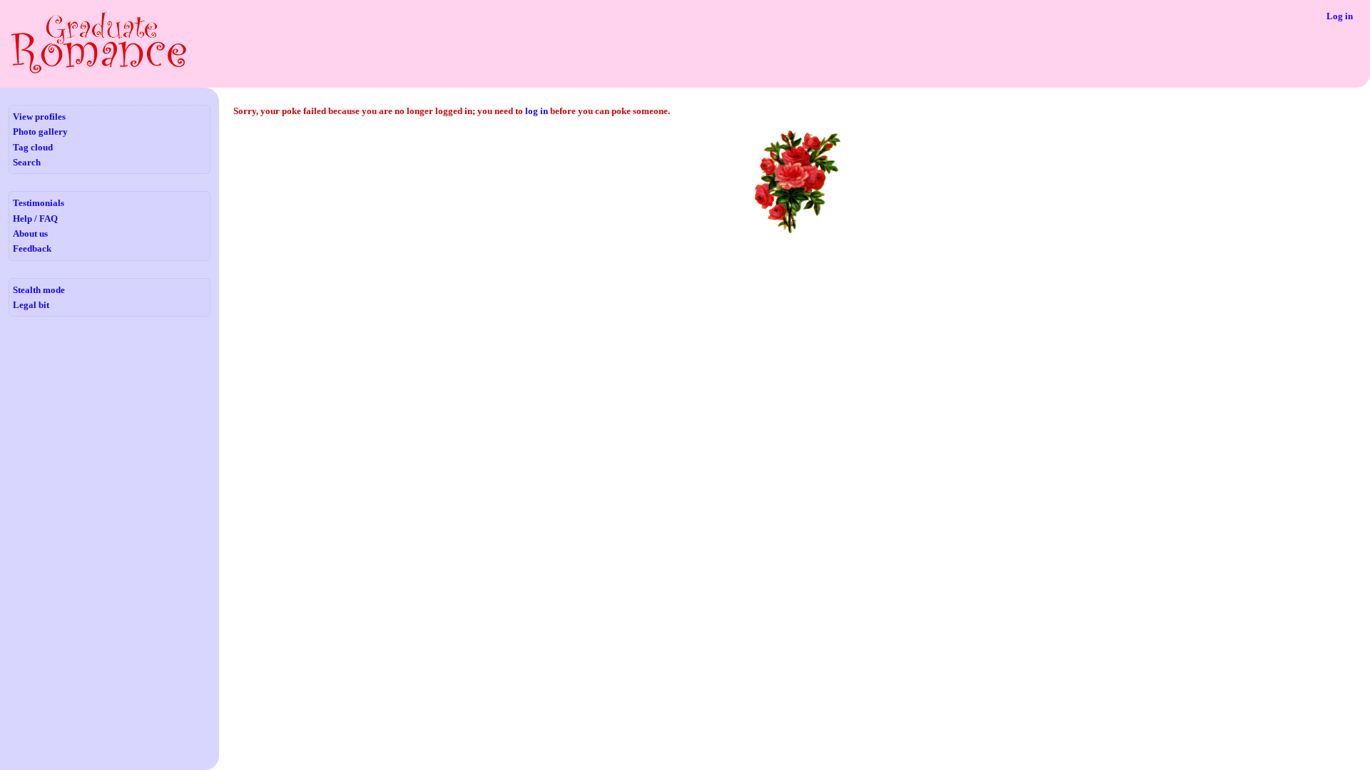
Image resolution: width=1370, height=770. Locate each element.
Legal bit (31, 304)
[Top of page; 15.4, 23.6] (797, 232)
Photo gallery (40, 131)
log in (536, 111)
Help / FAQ (35, 218)
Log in (1339, 16)
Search (27, 162)
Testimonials (38, 202)
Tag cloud (33, 147)
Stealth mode (39, 289)
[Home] (99, 71)
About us (30, 233)
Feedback (32, 248)
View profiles (39, 116)
